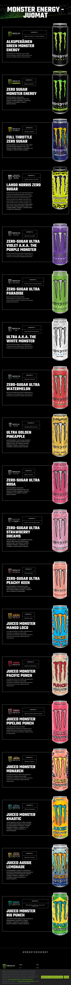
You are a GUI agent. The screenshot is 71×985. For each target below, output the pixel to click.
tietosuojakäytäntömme (14, 979)
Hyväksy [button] (66, 977)
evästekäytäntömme (27, 979)
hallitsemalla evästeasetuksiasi (26, 981)
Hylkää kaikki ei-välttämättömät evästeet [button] (52, 977)
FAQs (37, 967)
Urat (20, 967)
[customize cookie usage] (31, 983)
